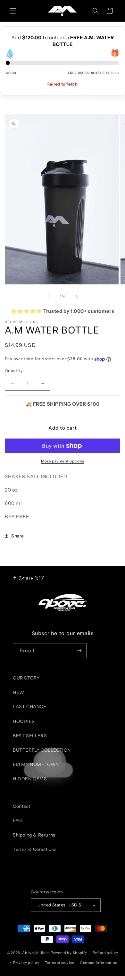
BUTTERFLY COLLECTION (42, 750)
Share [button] (17, 536)
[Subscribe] (79, 650)
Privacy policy (26, 962)
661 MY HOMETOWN (36, 764)
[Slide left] (48, 296)
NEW (18, 692)
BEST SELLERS (30, 736)
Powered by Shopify (69, 952)
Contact (21, 806)
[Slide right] (77, 296)
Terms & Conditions (35, 849)
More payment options (62, 461)
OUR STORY (26, 678)
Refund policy (105, 952)
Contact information (98, 962)
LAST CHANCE (29, 706)
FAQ (17, 820)
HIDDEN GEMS (30, 779)
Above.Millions (36, 952)
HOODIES (24, 721)
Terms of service (59, 962)
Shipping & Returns (34, 835)
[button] (13, 11)
